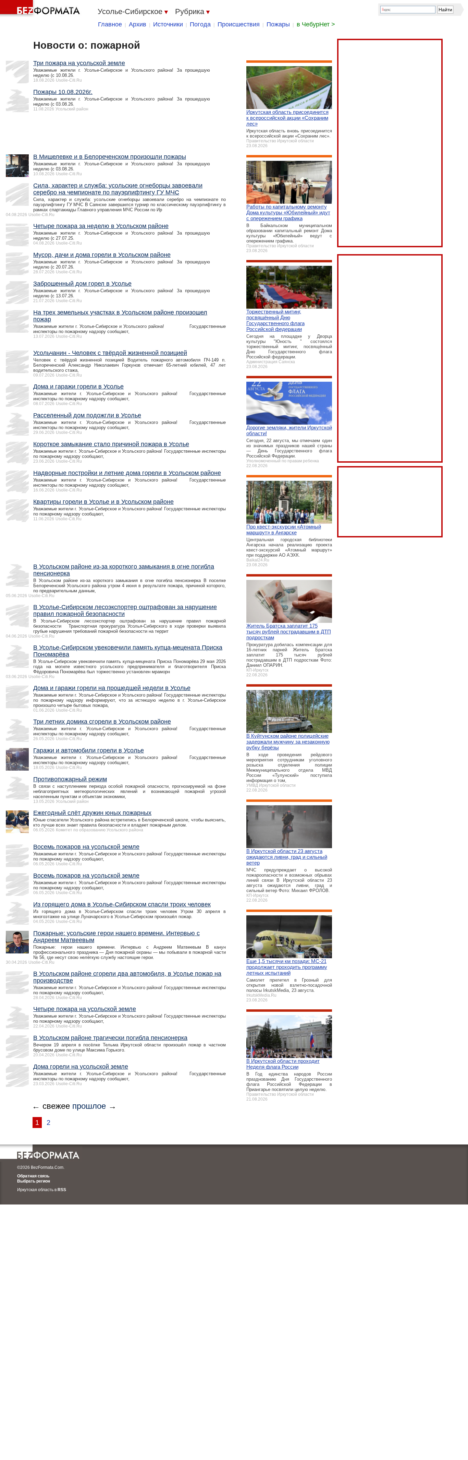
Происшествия (239, 24)
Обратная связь (33, 1176)
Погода (200, 24)
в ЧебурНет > (316, 24)
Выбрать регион (33, 1181)
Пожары (278, 24)
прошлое (89, 1106)
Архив (137, 24)
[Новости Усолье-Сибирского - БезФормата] (41, 8)
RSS (62, 1189)
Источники (168, 24)
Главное (110, 24)
